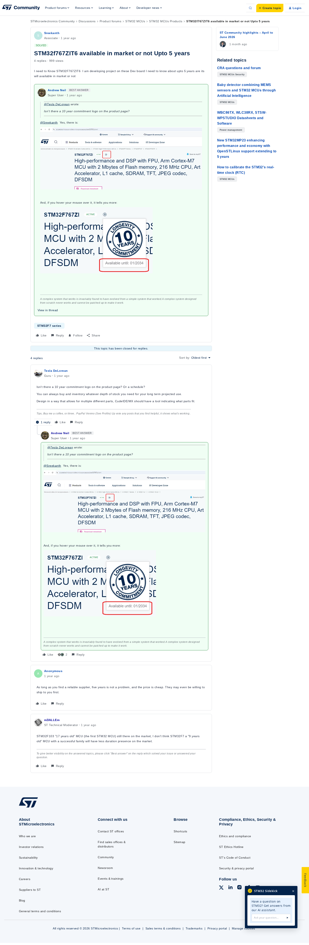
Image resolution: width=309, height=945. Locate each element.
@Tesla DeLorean (57, 104)
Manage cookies (243, 928)
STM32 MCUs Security (232, 74)
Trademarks (194, 928)
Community (106, 857)
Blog (22, 900)
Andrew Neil (57, 90)
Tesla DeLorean (56, 370)
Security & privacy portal (236, 868)
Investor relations (31, 847)
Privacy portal (217, 928)
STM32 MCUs (135, 21)
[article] (121, 397)
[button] (269, 8)
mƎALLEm (51, 720)
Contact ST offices (111, 831)
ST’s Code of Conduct (234, 857)
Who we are (27, 836)
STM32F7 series (49, 325)
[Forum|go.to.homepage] (21, 8)
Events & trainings (111, 878)
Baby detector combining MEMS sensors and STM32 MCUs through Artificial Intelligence (246, 90)
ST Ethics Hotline (231, 847)
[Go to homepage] (50, 807)
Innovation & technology (36, 868)
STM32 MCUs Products (165, 21)
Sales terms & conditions (163, 928)
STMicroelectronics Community (52, 21)
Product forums (110, 21)
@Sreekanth (49, 122)
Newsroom (105, 868)
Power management (231, 130)
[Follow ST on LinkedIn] (230, 888)
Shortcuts (180, 831)
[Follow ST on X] (221, 888)
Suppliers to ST (30, 889)
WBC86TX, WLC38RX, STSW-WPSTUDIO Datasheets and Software (242, 118)
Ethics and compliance (235, 836)
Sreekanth (51, 33)
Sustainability (28, 857)
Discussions (87, 21)
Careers (24, 879)
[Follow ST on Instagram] (239, 888)
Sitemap (179, 842)
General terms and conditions (40, 911)
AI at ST (103, 889)
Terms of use (131, 928)
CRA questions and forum (239, 68)
